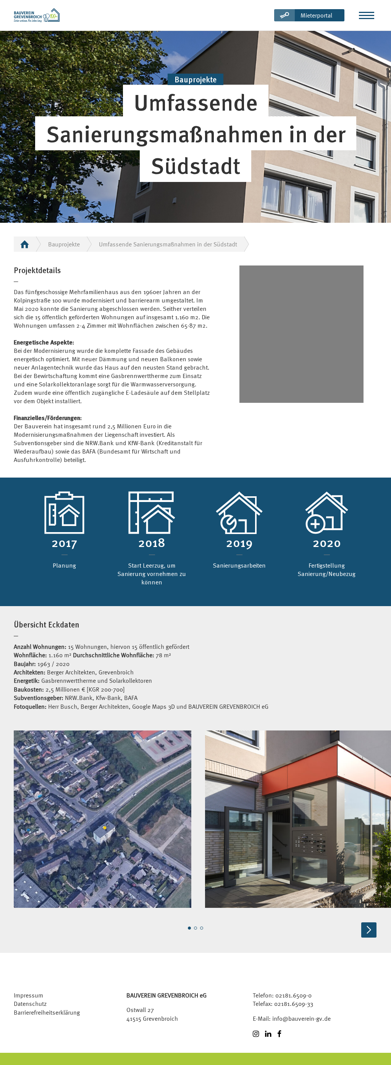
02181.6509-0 (293, 995)
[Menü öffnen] (366, 15)
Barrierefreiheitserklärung (47, 1012)
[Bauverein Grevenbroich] (37, 15)
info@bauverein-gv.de (301, 1018)
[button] (189, 928)
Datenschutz (30, 1003)
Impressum (28, 995)
